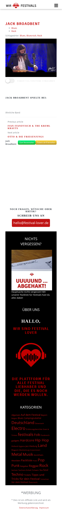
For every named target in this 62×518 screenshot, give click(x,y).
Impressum (44, 507)
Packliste (26, 460)
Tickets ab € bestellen (46, 142)
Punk (15, 465)
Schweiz (35, 470)
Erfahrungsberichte (34, 429)
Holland (14, 446)
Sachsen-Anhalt (24, 470)
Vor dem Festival (19, 482)
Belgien (14, 418)
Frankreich (45, 435)
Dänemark (39, 423)
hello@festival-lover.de (30, 222)
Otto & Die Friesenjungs (26, 137)
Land (42, 445)
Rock (13, 31)
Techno (17, 474)
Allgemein (15, 415)
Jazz (27, 446)
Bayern (44, 415)
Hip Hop (42, 440)
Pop (41, 459)
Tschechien (44, 479)
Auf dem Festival (30, 415)
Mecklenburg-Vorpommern (29, 450)
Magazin (15, 450)
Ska (41, 470)
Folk (37, 435)
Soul (45, 470)
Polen (35, 461)
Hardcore (27, 440)
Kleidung (33, 446)
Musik (28, 454)
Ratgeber (24, 466)
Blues (14, 28)
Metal (16, 454)
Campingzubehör (32, 418)
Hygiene (22, 446)
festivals (25, 434)
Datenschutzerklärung (28, 507)
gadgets (15, 440)
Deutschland (22, 422)
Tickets (27, 474)
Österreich (33, 482)
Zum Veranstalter (26, 142)
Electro (18, 428)
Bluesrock (31, 35)
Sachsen (14, 470)
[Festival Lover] (19, 6)
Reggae (34, 466)
